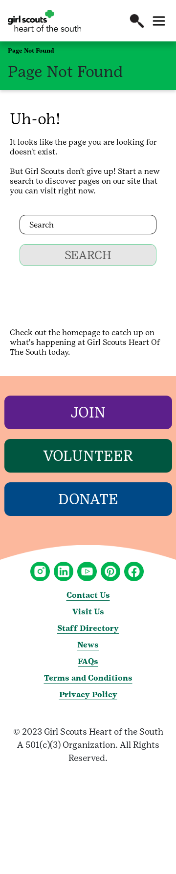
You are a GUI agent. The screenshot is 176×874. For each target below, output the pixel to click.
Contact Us (88, 595)
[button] (137, 21)
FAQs (88, 661)
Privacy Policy (88, 694)
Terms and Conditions (88, 678)
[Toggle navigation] (159, 21)
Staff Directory (88, 628)
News (88, 644)
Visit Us (88, 611)
